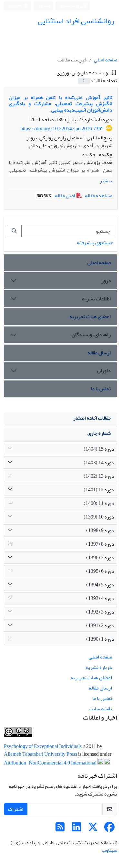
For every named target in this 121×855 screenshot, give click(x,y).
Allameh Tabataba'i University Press (41, 754)
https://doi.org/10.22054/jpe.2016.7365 (62, 129)
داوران (104, 370)
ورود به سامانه (72, 6)
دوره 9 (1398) (100, 530)
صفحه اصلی (105, 60)
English (15, 6)
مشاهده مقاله (98, 195)
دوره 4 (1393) (100, 598)
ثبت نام (44, 5)
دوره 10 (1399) (99, 517)
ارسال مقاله (99, 353)
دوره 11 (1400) (99, 503)
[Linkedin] (76, 829)
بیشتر (106, 180)
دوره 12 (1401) (99, 490)
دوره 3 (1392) (100, 612)
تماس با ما (101, 388)
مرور (106, 280)
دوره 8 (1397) (100, 544)
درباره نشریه (99, 667)
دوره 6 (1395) (100, 571)
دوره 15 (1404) (99, 449)
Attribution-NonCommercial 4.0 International (50, 763)
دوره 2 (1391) (100, 625)
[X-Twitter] (93, 829)
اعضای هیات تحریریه (90, 316)
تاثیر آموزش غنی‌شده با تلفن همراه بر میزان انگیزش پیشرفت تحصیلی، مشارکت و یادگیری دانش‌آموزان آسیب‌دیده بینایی (60, 103)
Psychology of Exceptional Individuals (43, 746)
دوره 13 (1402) (99, 476)
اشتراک (15, 809)
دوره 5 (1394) (100, 585)
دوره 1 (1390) (100, 639)
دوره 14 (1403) (99, 462)
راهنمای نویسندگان (91, 334)
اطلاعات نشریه (96, 299)
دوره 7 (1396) (100, 557)
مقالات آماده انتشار (92, 418)
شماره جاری (99, 433)
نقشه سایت (100, 708)
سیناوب (109, 850)
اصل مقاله (56, 195)
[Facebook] (109, 829)
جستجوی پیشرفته (95, 242)
